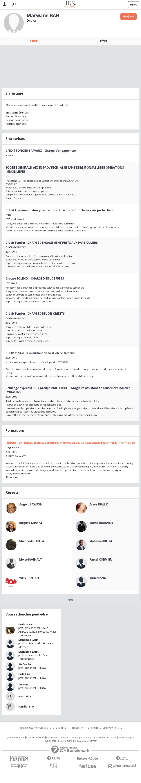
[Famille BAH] (10, 706)
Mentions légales (126, 737)
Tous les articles (51, 741)
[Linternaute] (87, 758)
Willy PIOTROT (29, 578)
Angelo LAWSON (30, 504)
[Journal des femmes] (19, 758)
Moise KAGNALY (30, 559)
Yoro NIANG (97, 578)
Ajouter (130, 16)
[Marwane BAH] (14, 23)
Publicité (40, 737)
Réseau (104, 41)
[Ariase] (87, 766)
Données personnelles (81, 737)
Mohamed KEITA (100, 541)
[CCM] (53, 758)
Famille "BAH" (26, 706)
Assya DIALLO (98, 504)
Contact (30, 737)
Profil (34, 41)
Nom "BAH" (25, 696)
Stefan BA (24, 664)
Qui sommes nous (15, 737)
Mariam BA (25, 624)
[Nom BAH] (10, 696)
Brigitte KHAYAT (31, 523)
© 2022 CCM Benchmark (86, 741)
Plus (70, 599)
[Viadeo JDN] (53, 766)
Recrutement (52, 737)
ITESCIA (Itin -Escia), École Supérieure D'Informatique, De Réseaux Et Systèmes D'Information (70, 443)
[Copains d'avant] (19, 766)
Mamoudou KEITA (31, 541)
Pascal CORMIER (100, 559)
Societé (64, 737)
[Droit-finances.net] (122, 758)
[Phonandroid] (122, 766)
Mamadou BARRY (101, 523)
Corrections (66, 741)
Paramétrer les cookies (105, 737)
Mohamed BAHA (28, 640)
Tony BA (23, 684)
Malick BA (24, 674)
